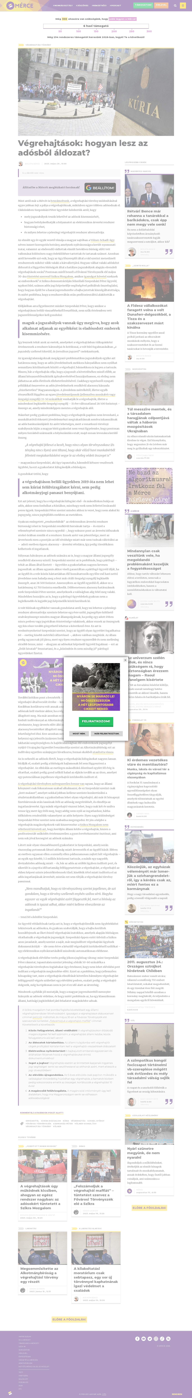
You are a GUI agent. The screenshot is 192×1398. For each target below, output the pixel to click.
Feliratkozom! (96, 721)
